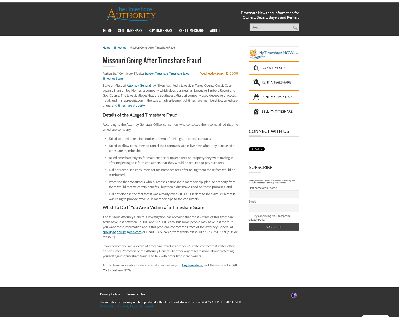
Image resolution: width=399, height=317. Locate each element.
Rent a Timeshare (276, 82)
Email (252, 201)
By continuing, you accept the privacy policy (270, 217)
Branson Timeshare (156, 73)
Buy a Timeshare (275, 68)
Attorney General (139, 85)
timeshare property (131, 105)
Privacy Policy (110, 294)
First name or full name (263, 188)
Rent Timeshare (191, 31)
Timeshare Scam (113, 78)
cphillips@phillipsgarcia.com (122, 232)
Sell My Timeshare (277, 111)
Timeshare (120, 47)
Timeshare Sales (179, 73)
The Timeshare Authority (128, 13)
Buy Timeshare (160, 31)
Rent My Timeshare (278, 97)
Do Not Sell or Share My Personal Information (128, 306)
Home (107, 31)
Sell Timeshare (130, 31)
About (215, 31)
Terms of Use (136, 294)
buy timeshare (192, 265)
